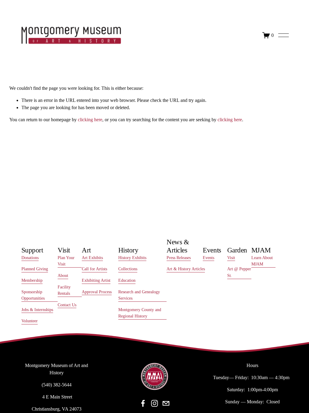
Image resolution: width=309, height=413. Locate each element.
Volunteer (29, 320)
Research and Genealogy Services (139, 295)
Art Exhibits (92, 257)
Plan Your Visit (66, 261)
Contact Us (67, 304)
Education (126, 280)
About (63, 275)
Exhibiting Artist (96, 280)
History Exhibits (132, 257)
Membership (32, 280)
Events (208, 257)
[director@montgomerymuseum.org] (166, 403)
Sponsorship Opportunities (33, 295)
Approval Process (97, 291)
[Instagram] (154, 403)
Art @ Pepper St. (239, 272)
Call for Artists (94, 268)
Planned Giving (34, 268)
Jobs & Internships (37, 309)
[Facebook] (143, 403)
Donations (30, 257)
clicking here (90, 119)
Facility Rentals (64, 290)
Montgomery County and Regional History (139, 313)
